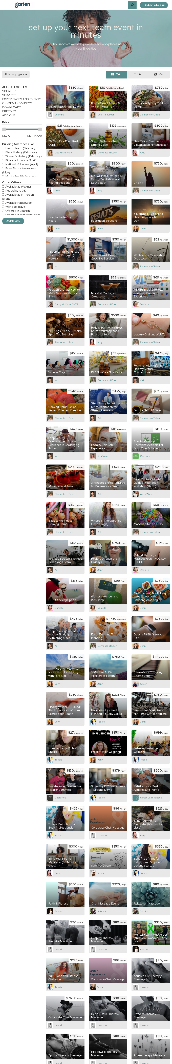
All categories (14, 87)
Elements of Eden (150, 114)
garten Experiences (151, 797)
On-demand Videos (17, 103)
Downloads (11, 107)
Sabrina (101, 911)
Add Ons (8, 115)
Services (9, 95)
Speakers (9, 91)
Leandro (59, 114)
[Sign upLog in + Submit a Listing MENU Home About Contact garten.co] (5, 5)
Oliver (143, 683)
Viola (100, 987)
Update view (13, 221)
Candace (145, 456)
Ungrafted (60, 797)
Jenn (57, 228)
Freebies (9, 111)
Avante (58, 911)
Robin (100, 873)
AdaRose (102, 456)
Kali (56, 266)
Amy (142, 152)
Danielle (144, 304)
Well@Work (146, 494)
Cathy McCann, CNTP (66, 304)
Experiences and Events (21, 99)
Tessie (101, 721)
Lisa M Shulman (106, 114)
